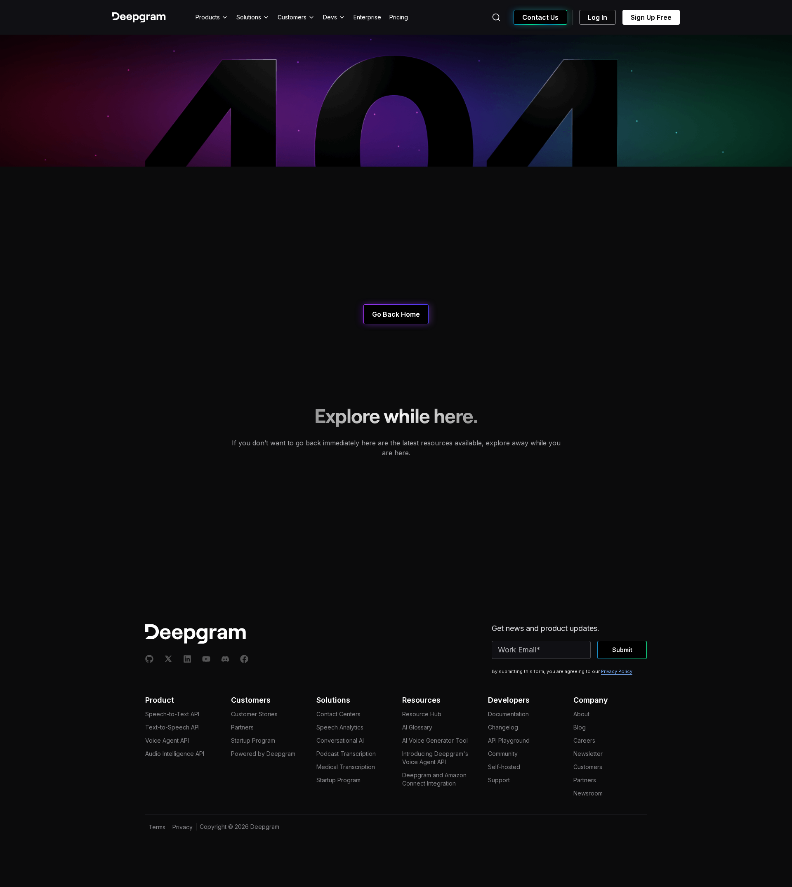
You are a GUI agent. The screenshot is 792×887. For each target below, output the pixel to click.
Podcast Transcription (346, 753)
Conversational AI (340, 740)
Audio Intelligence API (174, 753)
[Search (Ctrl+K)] (496, 17)
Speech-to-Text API (172, 714)
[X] (168, 659)
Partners (242, 727)
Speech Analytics (339, 727)
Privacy (182, 827)
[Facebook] (244, 659)
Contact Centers (338, 714)
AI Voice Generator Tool (435, 740)
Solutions (248, 17)
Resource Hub (421, 714)
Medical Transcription (345, 766)
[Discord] (225, 659)
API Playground (509, 740)
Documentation (508, 714)
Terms (156, 827)
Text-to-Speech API (172, 727)
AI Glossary (417, 727)
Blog (579, 727)
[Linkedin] (187, 659)
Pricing (398, 17)
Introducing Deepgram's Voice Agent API (435, 757)
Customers (292, 17)
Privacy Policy (616, 671)
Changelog (503, 727)
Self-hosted (504, 766)
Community (503, 753)
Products (208, 17)
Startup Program (253, 740)
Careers (584, 740)
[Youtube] (206, 659)
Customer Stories (254, 714)
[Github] (149, 659)
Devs (330, 17)
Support (499, 779)
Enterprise (367, 17)
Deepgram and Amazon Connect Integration (434, 779)
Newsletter (588, 753)
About (581, 714)
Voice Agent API (167, 740)
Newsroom (588, 793)
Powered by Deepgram (263, 753)
